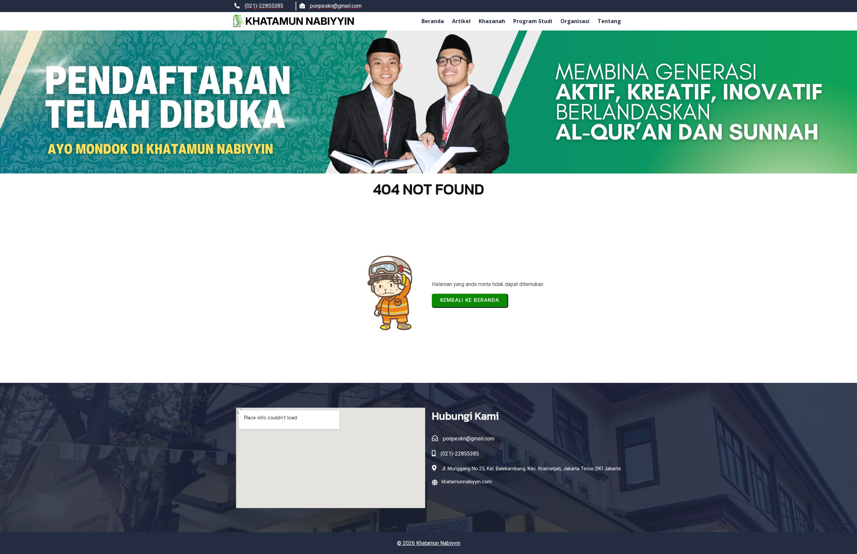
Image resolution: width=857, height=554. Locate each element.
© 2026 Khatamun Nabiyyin (428, 543)
